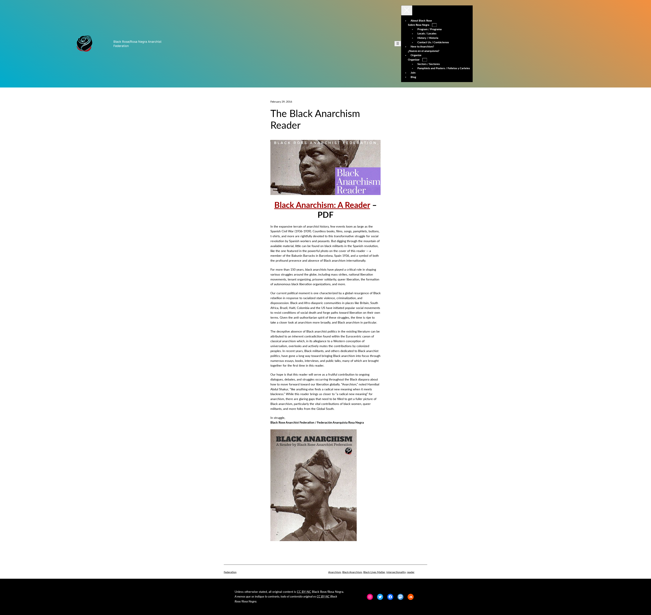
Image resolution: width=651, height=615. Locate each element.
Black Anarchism (352, 572)
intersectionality (396, 572)
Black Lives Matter (374, 572)
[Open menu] (397, 43)
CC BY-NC (304, 591)
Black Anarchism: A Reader (322, 205)
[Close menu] (406, 10)
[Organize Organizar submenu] (424, 60)
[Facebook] (390, 597)
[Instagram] (370, 597)
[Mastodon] (400, 597)
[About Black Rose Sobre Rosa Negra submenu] (434, 25)
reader (411, 572)
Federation (230, 572)
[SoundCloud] (411, 597)
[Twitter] (380, 597)
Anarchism (334, 572)
